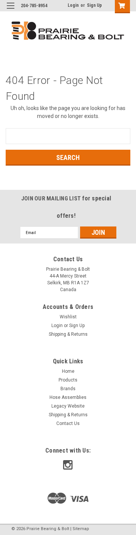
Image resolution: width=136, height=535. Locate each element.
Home (68, 371)
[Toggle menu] (10, 10)
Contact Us (68, 423)
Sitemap (81, 528)
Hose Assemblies (68, 397)
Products (68, 380)
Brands (68, 388)
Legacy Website (68, 406)
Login (73, 5)
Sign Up (94, 5)
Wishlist (68, 316)
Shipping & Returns (68, 334)
